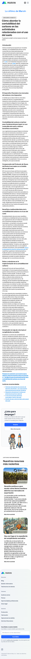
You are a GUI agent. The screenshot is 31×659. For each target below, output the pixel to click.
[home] (8, 3)
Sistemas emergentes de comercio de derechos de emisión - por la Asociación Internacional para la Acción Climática (16, 388)
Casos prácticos (22, 482)
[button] (25, 3)
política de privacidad (12, 640)
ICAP (6, 61)
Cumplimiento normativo (9, 17)
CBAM (14, 63)
